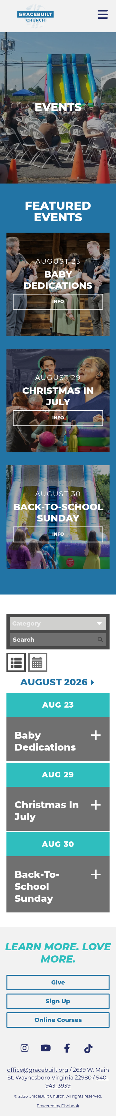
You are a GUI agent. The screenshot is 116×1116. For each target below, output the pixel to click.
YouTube (47, 1050)
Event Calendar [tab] (37, 662)
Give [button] (58, 982)
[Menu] (103, 12)
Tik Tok (90, 1050)
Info (58, 301)
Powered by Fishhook (58, 1105)
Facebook (68, 1050)
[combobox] (58, 623)
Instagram (26, 1050)
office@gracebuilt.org (37, 1070)
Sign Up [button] (58, 1001)
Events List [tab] (16, 662)
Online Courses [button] (58, 1020)
